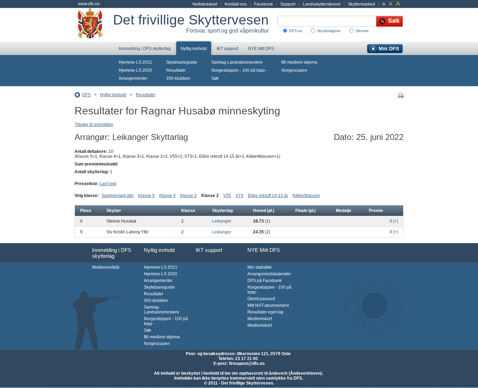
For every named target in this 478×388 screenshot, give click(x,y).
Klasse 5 (146, 195)
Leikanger (221, 221)
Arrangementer (133, 78)
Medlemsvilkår (106, 267)
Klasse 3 (188, 195)
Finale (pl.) (305, 210)
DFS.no (295, 31)
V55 (227, 195)
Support (287, 4)
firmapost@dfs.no (247, 363)
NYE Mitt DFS (261, 48)
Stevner (362, 31)
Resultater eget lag (265, 312)
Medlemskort (259, 318)
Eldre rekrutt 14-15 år (268, 195)
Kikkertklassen (306, 195)
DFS (86, 94)
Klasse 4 (167, 195)
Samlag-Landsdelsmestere (237, 62)
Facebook (263, 4)
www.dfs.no (89, 3)
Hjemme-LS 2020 (135, 70)
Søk (215, 78)
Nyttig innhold (194, 48)
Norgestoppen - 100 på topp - (239, 70)
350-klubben (178, 78)
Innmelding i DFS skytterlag (145, 48)
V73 (239, 195)
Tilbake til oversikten (94, 124)
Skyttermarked (361, 4)
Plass (85, 210)
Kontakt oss (236, 4)
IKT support (227, 48)
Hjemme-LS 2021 (135, 62)
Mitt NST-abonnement (268, 305)
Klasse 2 (210, 195)
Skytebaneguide (181, 62)
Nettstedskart (204, 4)
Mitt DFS (389, 48)
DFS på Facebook (264, 280)
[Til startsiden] (94, 25)
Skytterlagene (328, 31)
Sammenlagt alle (117, 195)
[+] (395, 221)
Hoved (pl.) (263, 210)
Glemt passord (261, 298)
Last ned (108, 183)
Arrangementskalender (269, 273)
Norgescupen (294, 70)
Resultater (176, 70)
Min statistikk (259, 267)
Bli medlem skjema (299, 62)
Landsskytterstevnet (321, 4)
